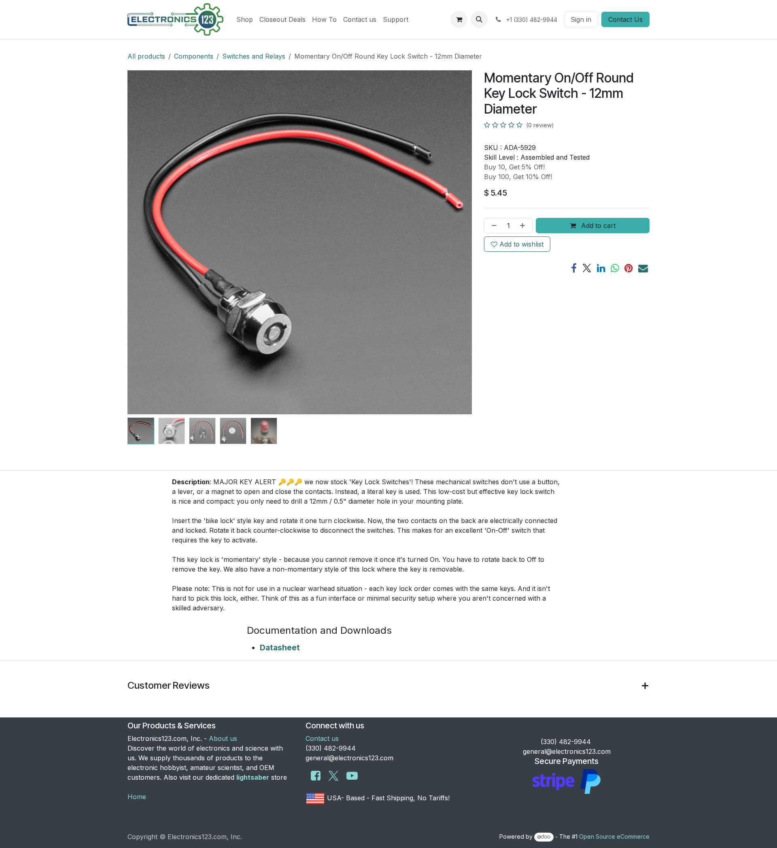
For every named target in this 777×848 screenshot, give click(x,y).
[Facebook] (574, 268)
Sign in (581, 19)
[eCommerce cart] (458, 19)
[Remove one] (492, 225)
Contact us (322, 738)
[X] (587, 268)
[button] (479, 19)
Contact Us (625, 19)
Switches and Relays (253, 56)
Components (193, 56)
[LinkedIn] (601, 268)
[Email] (643, 268)
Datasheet (280, 647)
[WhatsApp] (615, 268)
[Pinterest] (628, 268)
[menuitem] (244, 19)
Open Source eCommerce (614, 836)
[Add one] (524, 225)
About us (223, 738)
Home (136, 797)
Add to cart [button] (597, 225)
